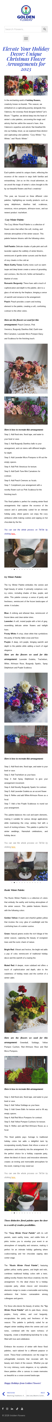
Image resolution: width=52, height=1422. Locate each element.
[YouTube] (22, 1408)
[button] (26, 38)
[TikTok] (17, 1408)
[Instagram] (7, 1408)
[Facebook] (2, 1408)
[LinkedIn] (12, 1408)
